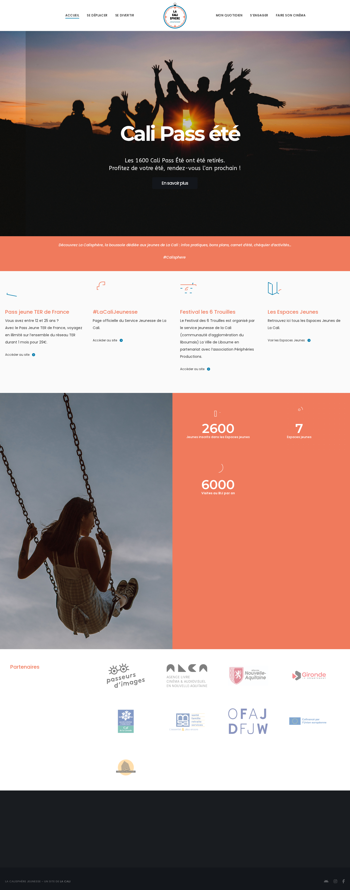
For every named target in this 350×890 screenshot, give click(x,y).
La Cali (65, 881)
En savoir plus (175, 183)
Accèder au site (17, 354)
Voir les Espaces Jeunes (286, 340)
